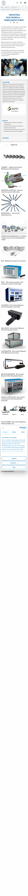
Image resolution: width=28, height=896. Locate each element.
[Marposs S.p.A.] (3, 2)
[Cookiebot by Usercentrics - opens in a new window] (19, 428)
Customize (13, 463)
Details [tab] (14, 432)
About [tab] (23, 432)
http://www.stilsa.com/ (13, 54)
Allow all (14, 458)
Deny (14, 467)
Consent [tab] (5, 432)
